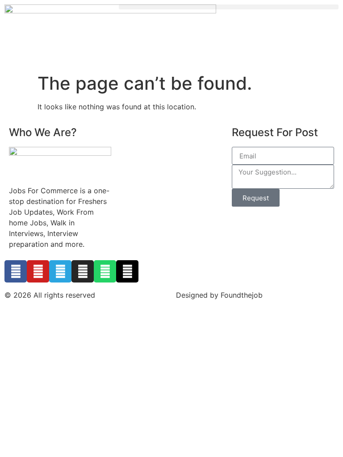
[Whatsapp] (105, 271)
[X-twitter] (127, 271)
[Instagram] (82, 271)
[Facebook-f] (15, 271)
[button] (229, 6)
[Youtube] (38, 271)
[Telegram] (60, 271)
